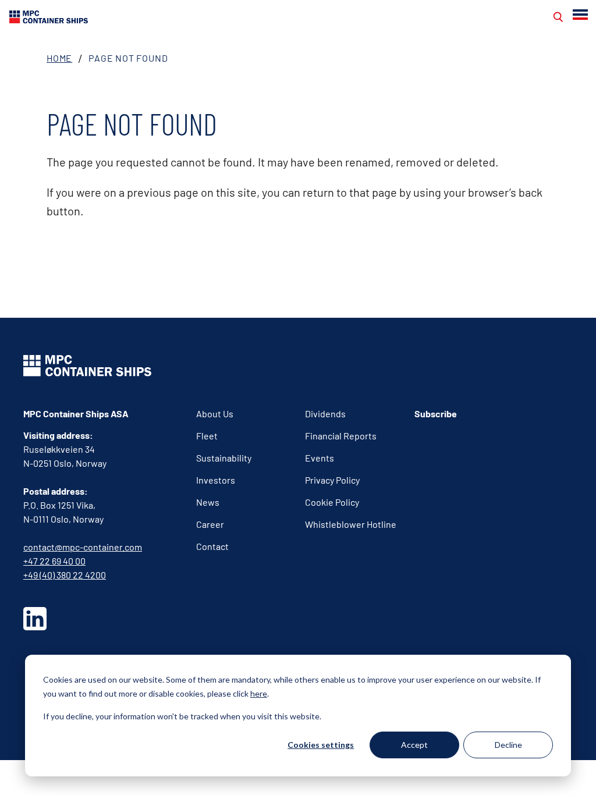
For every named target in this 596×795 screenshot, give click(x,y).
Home (59, 57)
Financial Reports (341, 435)
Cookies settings (321, 745)
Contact (212, 546)
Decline (508, 745)
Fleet (207, 435)
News (207, 501)
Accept (414, 745)
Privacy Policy (332, 479)
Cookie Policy (332, 501)
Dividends (325, 413)
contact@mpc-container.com (82, 546)
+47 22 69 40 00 (54, 560)
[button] (581, 14)
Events (319, 457)
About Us (214, 413)
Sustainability (223, 457)
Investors (215, 479)
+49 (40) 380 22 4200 (64, 574)
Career (210, 524)
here (258, 693)
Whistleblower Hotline (350, 524)
